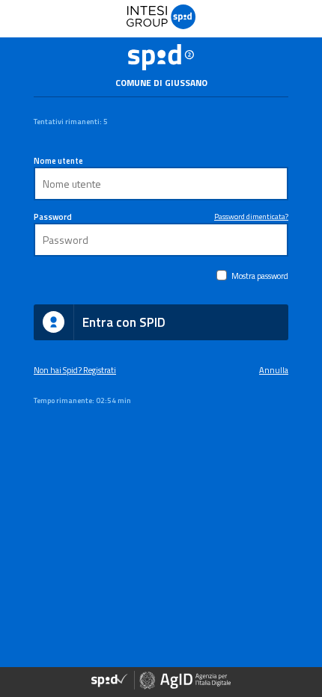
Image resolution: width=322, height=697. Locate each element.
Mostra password (259, 275)
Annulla (273, 369)
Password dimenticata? (251, 216)
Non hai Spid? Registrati (75, 369)
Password (53, 216)
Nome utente (58, 160)
